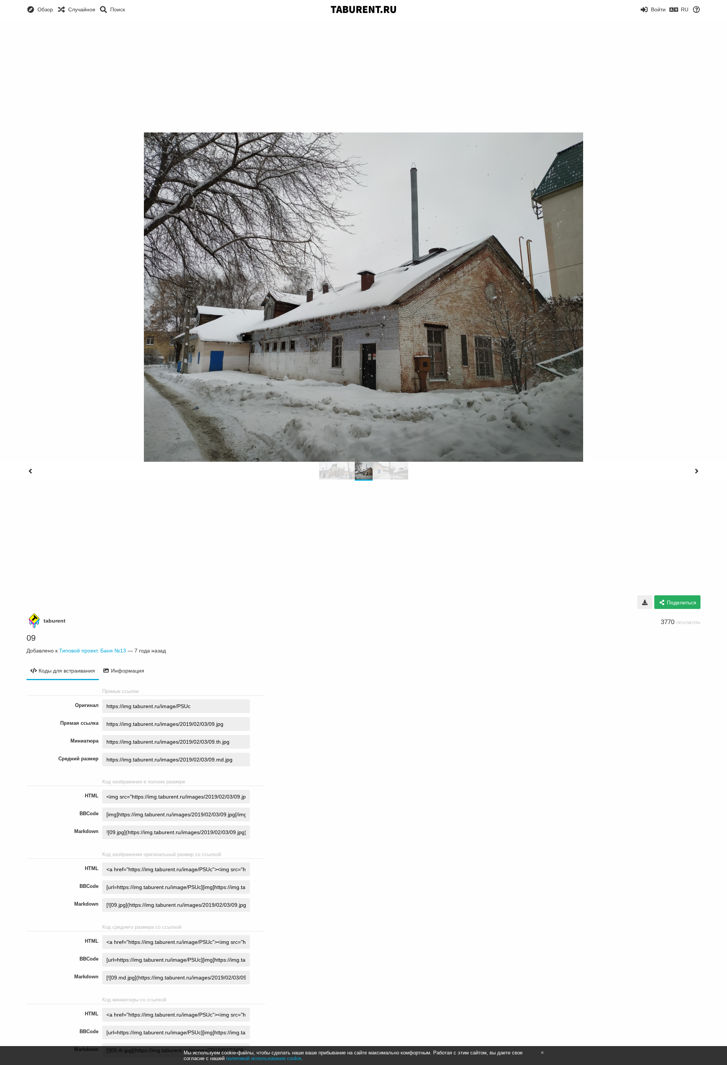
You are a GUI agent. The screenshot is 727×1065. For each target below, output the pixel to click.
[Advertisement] (363, 76)
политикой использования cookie (263, 1058)
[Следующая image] (696, 471)
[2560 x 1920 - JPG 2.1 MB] (644, 602)
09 (31, 638)
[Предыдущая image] (30, 471)
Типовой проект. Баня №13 (92, 651)
